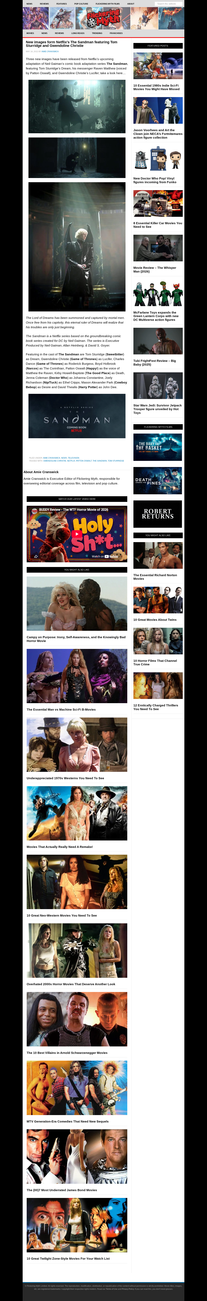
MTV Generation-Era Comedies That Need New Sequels (68, 1121)
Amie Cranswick (51, 458)
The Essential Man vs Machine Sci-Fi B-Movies (61, 709)
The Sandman (100, 461)
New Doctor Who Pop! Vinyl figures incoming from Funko (154, 180)
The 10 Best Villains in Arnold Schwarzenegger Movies (67, 1052)
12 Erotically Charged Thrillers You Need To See (155, 707)
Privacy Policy (128, 1289)
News (64, 458)
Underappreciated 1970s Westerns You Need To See (65, 778)
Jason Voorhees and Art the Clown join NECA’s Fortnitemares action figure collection (158, 133)
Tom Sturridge (116, 461)
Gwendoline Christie (54, 461)
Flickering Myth (103, 18)
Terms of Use (111, 1289)
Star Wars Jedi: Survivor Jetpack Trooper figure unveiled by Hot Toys (157, 409)
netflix (71, 461)
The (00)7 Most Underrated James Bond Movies (62, 1190)
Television (73, 458)
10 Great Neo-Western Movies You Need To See (62, 915)
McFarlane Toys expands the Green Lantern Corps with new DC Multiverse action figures (156, 316)
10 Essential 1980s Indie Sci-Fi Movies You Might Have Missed (156, 87)
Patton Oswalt (84, 461)
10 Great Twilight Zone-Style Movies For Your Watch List (68, 1258)
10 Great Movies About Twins (155, 619)
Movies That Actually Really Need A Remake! (60, 847)
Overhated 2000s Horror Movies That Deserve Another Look (71, 984)
